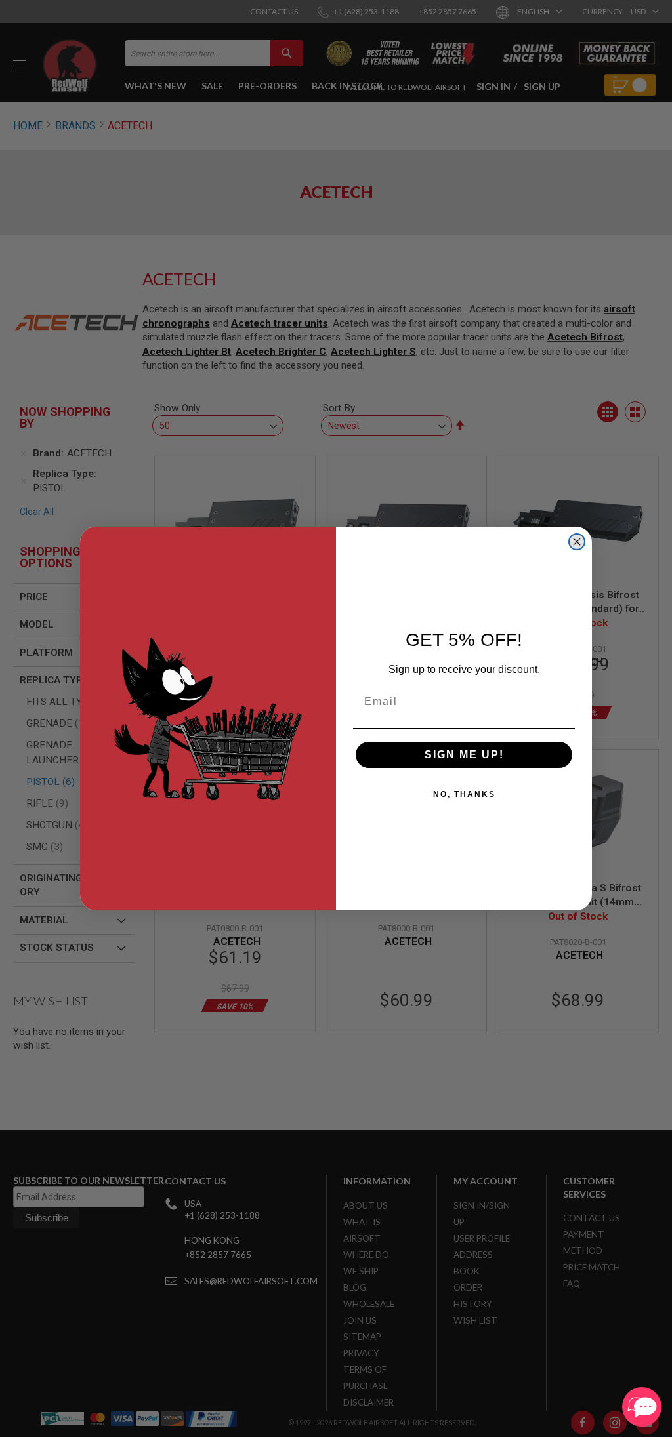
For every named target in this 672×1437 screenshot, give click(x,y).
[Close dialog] (576, 541)
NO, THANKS (464, 794)
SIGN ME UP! (464, 754)
